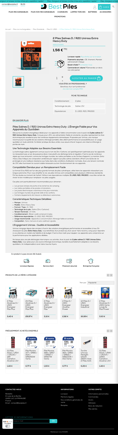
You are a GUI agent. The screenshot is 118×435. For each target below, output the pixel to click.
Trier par (83, 283)
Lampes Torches (77, 12)
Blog (23, 4)
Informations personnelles (98, 394)
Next (111, 275)
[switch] (7, 426)
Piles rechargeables (18, 12)
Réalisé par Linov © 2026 (59, 432)
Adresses (92, 403)
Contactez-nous (86, 65)
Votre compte (95, 389)
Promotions (59, 17)
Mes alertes (92, 409)
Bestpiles (64, 405)
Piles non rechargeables (43, 12)
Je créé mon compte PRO (73, 89)
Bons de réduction (95, 406)
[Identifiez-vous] (94, 7)
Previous (108, 275)
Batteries (92, 12)
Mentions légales (67, 397)
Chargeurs (62, 12)
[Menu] (11, 420)
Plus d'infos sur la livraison (91, 57)
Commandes (93, 397)
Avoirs (90, 400)
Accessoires (105, 12)
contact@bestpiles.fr (10, 4)
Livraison (64, 394)
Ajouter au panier (84, 78)
